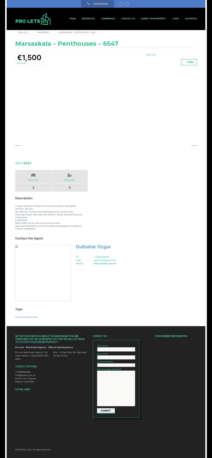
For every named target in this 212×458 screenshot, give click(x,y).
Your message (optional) (109, 369)
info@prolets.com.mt (25, 375)
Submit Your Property (153, 18)
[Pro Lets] (33, 18)
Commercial (108, 18)
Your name (102, 345)
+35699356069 (101, 257)
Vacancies (191, 18)
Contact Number (105, 361)
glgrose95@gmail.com (105, 260)
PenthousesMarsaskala (26, 317)
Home (73, 18)
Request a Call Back (24, 381)
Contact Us (128, 18)
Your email (102, 353)
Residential (88, 18)
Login (175, 18)
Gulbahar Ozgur (93, 246)
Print (190, 62)
